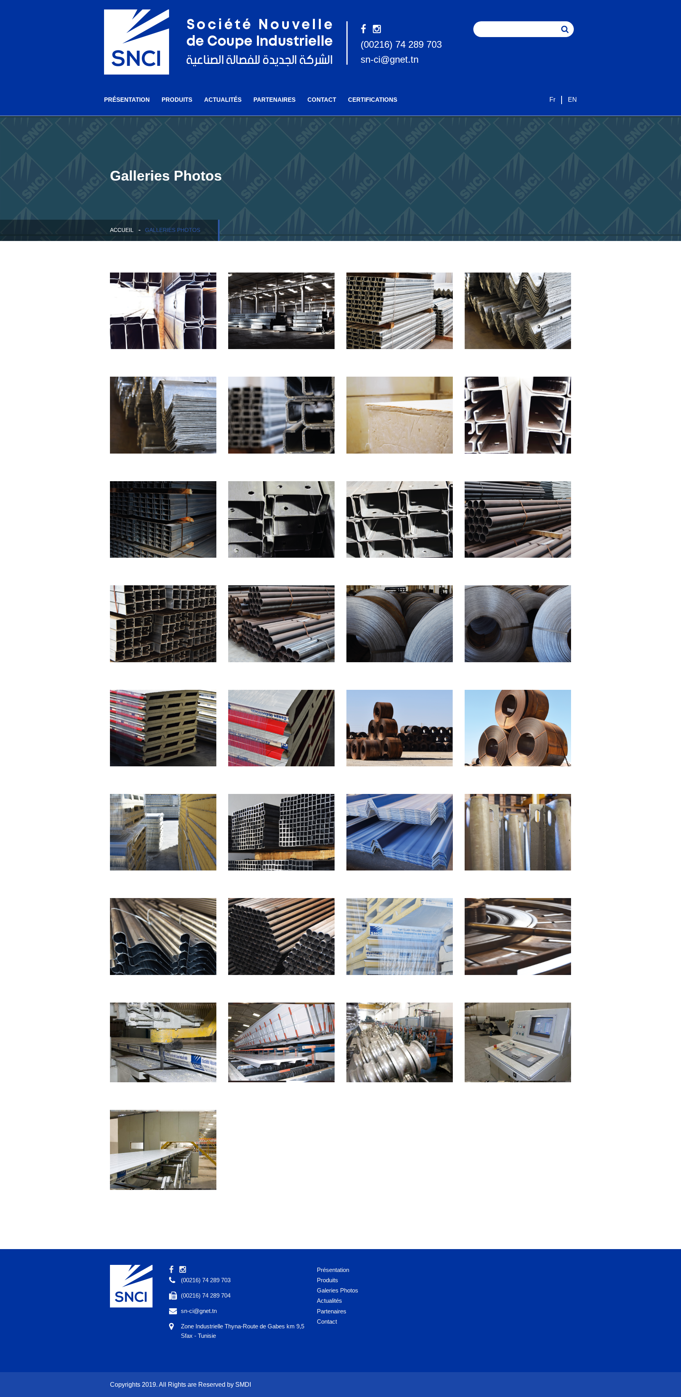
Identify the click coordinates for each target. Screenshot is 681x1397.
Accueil (122, 230)
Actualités (223, 99)
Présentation (127, 99)
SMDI (243, 1384)
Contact (321, 99)
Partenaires (274, 99)
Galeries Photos (337, 1290)
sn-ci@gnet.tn (390, 59)
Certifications (372, 99)
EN (572, 99)
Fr (552, 99)
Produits (177, 99)
